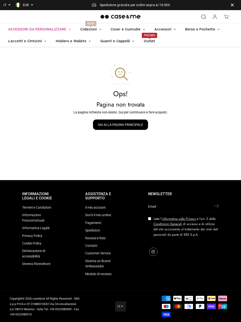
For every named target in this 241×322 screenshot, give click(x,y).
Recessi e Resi (95, 238)
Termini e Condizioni (36, 207)
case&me (38, 298)
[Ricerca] (203, 17)
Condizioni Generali (167, 224)
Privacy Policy (32, 236)
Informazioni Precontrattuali (33, 217)
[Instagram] (153, 252)
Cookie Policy (31, 243)
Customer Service (98, 253)
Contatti (91, 246)
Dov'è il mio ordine (98, 215)
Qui (120, 112)
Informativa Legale (36, 228)
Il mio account (95, 207)
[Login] (215, 17)
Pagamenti (93, 223)
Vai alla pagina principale (120, 125)
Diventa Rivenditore (36, 264)
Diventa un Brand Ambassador (97, 263)
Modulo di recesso (98, 274)
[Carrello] (226, 17)
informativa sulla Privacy (179, 218)
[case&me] (120, 16)
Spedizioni (92, 230)
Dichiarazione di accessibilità (33, 253)
